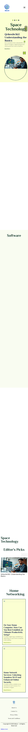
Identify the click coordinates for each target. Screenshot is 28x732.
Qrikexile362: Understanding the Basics (16, 37)
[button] (24, 7)
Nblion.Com (4, 729)
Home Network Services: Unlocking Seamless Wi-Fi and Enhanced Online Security (12, 677)
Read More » (7, 48)
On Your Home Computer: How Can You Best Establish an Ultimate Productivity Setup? (13, 630)
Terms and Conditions (14, 718)
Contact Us (14, 711)
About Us (14, 707)
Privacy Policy (14, 715)
